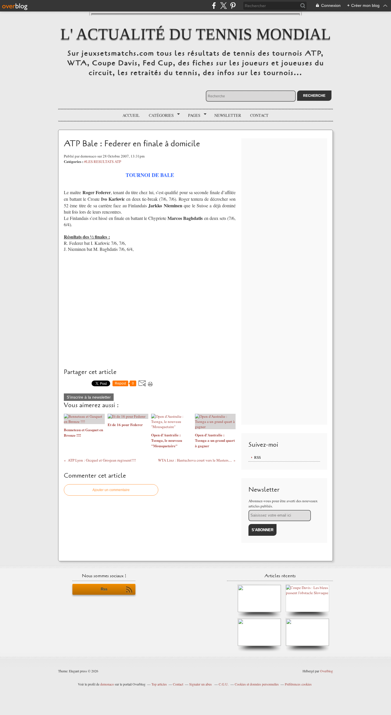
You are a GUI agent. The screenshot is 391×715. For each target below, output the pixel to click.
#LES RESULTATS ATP (102, 161)
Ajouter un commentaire (111, 490)
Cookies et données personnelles (257, 684)
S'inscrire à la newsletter (89, 397)
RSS (257, 457)
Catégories (159, 115)
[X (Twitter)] (223, 5)
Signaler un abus (201, 684)
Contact (259, 115)
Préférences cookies (298, 684)
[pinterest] (232, 5)
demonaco (107, 684)
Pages (192, 115)
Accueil (131, 115)
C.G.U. (224, 684)
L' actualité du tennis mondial (195, 34)
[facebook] (214, 5)
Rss (104, 589)
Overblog (326, 671)
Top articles (159, 684)
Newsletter (227, 115)
